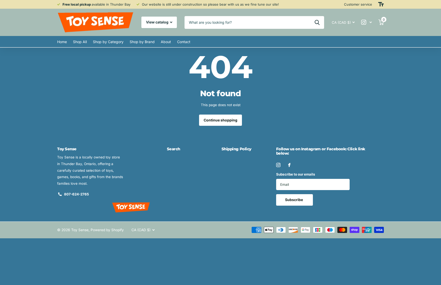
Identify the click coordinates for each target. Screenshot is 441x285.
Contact (183, 42)
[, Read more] (366, 22)
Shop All (80, 42)
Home (62, 42)
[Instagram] (278, 165)
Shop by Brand (142, 42)
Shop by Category (108, 42)
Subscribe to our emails (295, 174)
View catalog (157, 22)
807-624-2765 (76, 194)
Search (173, 148)
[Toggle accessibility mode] (381, 4)
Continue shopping (220, 120)
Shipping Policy (236, 148)
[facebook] (289, 165)
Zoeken (317, 22)
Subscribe (294, 199)
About (166, 42)
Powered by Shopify (107, 230)
